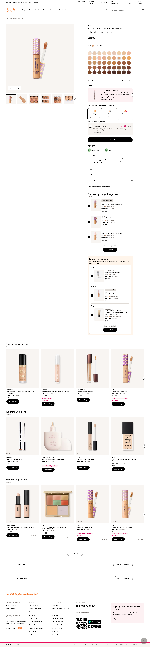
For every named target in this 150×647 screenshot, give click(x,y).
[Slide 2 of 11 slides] (22, 99)
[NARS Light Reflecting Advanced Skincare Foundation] (127, 441)
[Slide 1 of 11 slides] (11, 99)
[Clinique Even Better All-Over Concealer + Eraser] (57, 375)
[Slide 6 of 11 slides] (69, 99)
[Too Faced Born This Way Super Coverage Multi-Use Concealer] (22, 374)
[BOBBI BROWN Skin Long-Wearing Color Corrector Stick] (22, 508)
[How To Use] (110, 175)
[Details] (110, 169)
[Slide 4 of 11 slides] (46, 99)
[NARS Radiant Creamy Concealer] (92, 441)
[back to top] (144, 641)
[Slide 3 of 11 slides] (34, 99)
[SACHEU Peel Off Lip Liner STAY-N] (22, 441)
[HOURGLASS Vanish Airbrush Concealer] (92, 373)
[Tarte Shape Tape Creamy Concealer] (127, 511)
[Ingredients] (110, 181)
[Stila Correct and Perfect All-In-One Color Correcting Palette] (57, 509)
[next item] (74, 99)
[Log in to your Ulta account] (138, 10)
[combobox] (110, 47)
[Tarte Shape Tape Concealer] (127, 375)
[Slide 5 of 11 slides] (57, 99)
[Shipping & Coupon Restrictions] (110, 187)
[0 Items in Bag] (143, 10)
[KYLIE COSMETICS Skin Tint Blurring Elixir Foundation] (57, 442)
